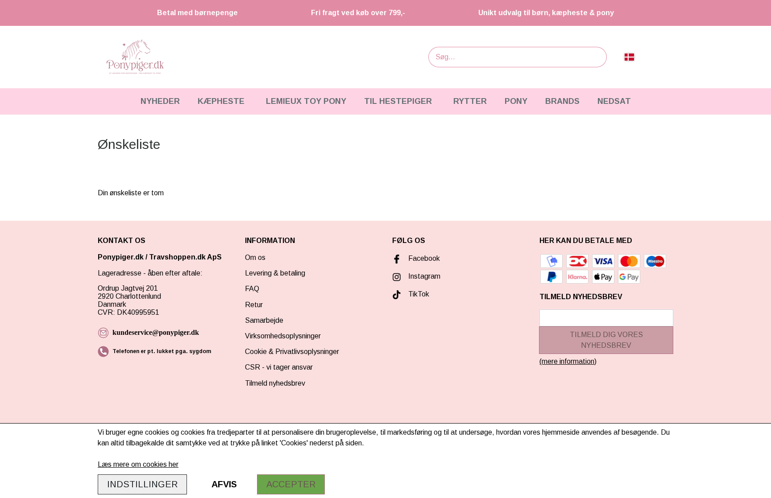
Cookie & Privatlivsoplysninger (292, 351)
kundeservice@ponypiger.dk (155, 332)
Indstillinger (142, 484)
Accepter (290, 484)
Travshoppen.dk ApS (186, 257)
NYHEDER (160, 101)
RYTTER (470, 101)
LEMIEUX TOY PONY (306, 101)
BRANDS (562, 101)
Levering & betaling (275, 273)
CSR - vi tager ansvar (279, 367)
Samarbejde (264, 320)
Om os (255, 257)
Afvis (224, 484)
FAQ (252, 288)
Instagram (424, 276)
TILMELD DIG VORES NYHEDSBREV (606, 340)
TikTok (418, 294)
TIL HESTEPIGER (398, 101)
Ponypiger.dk (121, 257)
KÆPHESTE (221, 101)
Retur (254, 305)
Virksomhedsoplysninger (283, 336)
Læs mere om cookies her (138, 464)
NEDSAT (614, 101)
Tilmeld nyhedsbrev (275, 383)
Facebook (424, 258)
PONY (516, 101)
